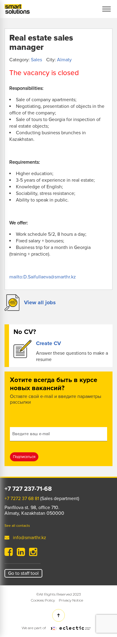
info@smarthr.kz (29, 538)
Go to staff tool (23, 573)
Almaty (64, 60)
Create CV (48, 343)
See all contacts (17, 525)
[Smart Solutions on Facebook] (8, 554)
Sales (36, 60)
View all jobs (40, 302)
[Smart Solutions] (17, 9)
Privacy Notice (71, 600)
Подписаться (24, 456)
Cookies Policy (43, 600)
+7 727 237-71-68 (28, 489)
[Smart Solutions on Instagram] (33, 554)
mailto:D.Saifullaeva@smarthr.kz (42, 277)
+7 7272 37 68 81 (21, 499)
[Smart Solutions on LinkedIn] (21, 554)
